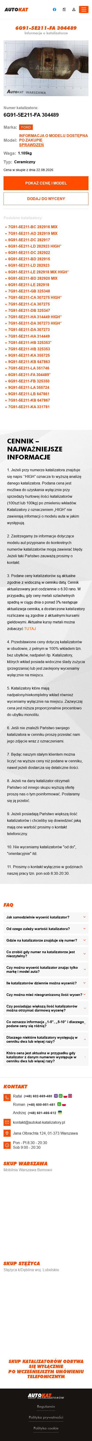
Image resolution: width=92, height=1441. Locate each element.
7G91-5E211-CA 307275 (29, 304)
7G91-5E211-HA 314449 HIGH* (35, 317)
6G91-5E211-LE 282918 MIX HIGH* (38, 272)
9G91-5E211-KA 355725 (29, 355)
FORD (26, 127)
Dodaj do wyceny (46, 199)
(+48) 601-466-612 (42, 1113)
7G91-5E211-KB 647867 (29, 400)
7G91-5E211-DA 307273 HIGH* (35, 323)
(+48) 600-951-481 (41, 1104)
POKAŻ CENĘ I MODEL (46, 183)
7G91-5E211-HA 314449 (29, 336)
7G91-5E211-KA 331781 (29, 407)
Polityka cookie (46, 1428)
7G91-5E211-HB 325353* (29, 343)
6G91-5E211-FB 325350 (29, 381)
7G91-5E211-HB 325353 (29, 349)
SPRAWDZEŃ (31, 145)
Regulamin (46, 1406)
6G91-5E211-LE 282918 (28, 285)
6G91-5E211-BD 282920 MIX (33, 278)
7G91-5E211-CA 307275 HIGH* (35, 298)
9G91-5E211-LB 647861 (29, 394)
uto (16, 9)
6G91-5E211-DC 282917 (29, 240)
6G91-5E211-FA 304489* (29, 375)
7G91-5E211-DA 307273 (29, 330)
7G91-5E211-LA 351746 (28, 368)
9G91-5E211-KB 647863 (29, 362)
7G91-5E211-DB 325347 (29, 311)
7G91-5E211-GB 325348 (29, 291)
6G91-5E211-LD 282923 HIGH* (34, 246)
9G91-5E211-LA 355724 (28, 388)
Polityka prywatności (46, 1417)
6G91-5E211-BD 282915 (29, 259)
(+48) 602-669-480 (38, 1096)
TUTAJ (30, 629)
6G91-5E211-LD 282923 (29, 265)
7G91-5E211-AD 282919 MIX (33, 234)
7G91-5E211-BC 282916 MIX (33, 227)
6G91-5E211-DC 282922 (29, 253)
